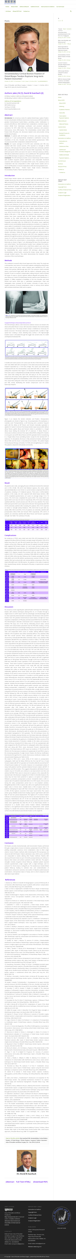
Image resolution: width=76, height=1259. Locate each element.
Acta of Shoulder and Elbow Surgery (20, 1256)
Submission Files (64, 146)
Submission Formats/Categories (64, 150)
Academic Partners (64, 109)
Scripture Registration (64, 195)
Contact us (61, 169)
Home (59, 97)
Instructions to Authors (64, 138)
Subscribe (62, 113)
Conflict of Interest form (64, 190)
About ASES (61, 100)
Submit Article (62, 127)
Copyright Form (62, 187)
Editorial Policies (63, 124)
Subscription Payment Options (64, 117)
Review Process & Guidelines (64, 134)
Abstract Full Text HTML (18, 1182)
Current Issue (62, 161)
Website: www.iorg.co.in (34, 1246)
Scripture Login (62, 192)
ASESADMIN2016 (43, 81)
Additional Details (64, 155)
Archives (60, 164)
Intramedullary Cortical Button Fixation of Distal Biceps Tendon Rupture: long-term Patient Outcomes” (24, 76)
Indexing (61, 106)
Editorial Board (62, 121)
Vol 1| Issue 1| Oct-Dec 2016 (30, 81)
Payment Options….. (65, 158)
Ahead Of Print (62, 166)
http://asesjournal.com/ (11, 1217)
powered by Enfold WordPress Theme (39, 1256)
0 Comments (17, 81)
